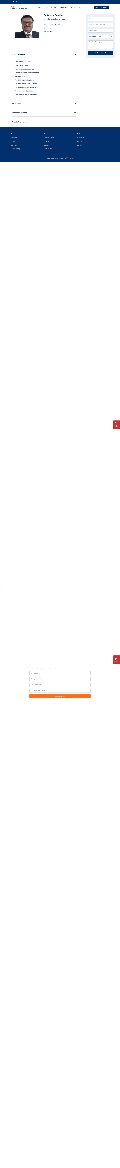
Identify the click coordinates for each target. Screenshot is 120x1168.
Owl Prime (71, 158)
